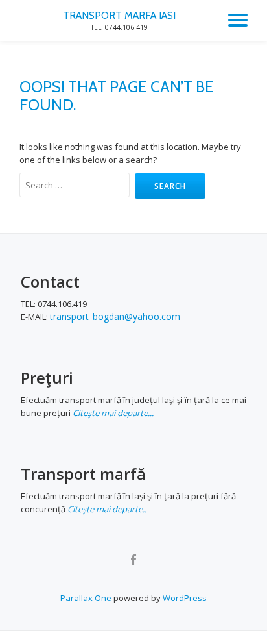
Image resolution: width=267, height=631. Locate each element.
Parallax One (86, 598)
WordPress (185, 598)
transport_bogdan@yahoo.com (115, 316)
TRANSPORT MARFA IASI (119, 15)
